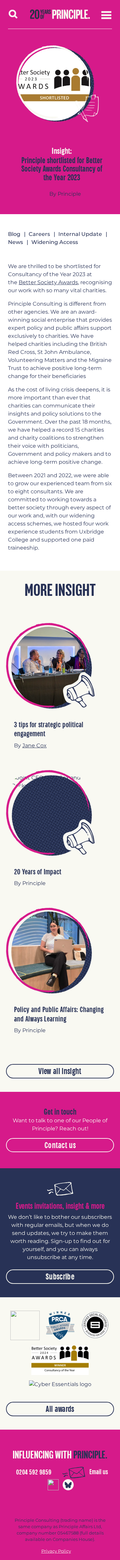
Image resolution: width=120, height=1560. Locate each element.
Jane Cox (34, 745)
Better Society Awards (48, 282)
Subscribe (60, 1276)
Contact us (60, 1145)
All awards (60, 1409)
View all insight (59, 1071)
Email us (98, 1472)
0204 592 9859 (33, 1472)
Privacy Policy (56, 1551)
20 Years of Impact (37, 872)
